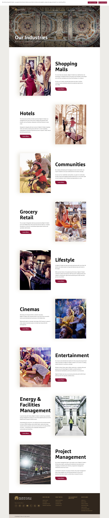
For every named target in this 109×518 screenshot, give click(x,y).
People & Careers (71, 10)
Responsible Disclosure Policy (86, 510)
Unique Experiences (59, 500)
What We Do (62, 10)
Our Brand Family (59, 503)
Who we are (55, 10)
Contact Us (84, 6)
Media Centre (91, 10)
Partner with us (59, 505)
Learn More (61, 89)
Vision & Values (45, 500)
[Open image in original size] (20, 9)
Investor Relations (82, 10)
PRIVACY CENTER (84, 507)
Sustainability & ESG (46, 503)
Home (16, 14)
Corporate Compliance (47, 505)
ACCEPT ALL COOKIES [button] (92, 2)
